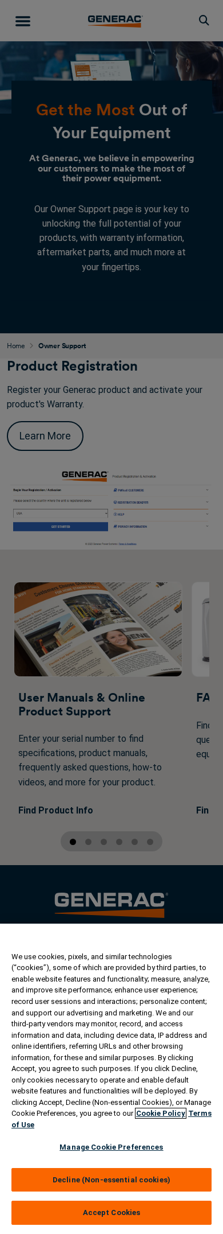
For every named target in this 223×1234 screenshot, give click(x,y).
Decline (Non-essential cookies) (111, 1179)
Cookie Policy (160, 1113)
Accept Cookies (112, 1212)
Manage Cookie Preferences (111, 1147)
